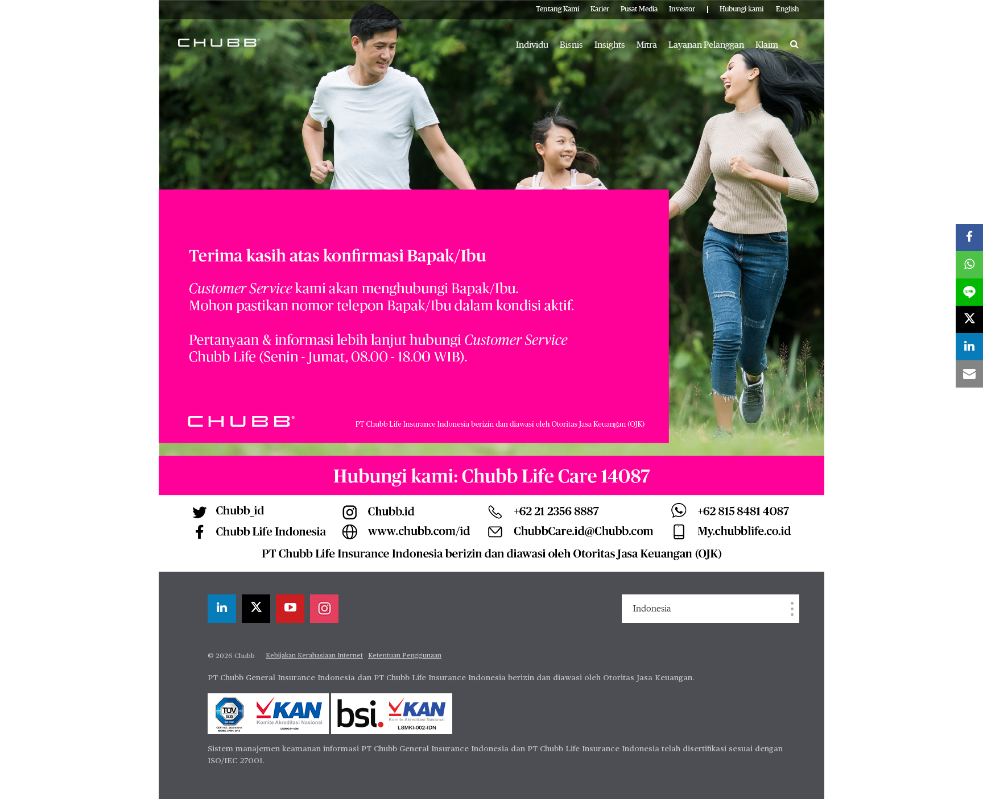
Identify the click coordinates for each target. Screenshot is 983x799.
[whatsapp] (969, 264)
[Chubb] (219, 42)
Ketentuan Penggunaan (404, 655)
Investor (682, 9)
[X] (256, 608)
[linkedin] (222, 608)
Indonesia (652, 608)
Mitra (647, 44)
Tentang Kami (557, 9)
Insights (609, 44)
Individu (532, 44)
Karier (599, 9)
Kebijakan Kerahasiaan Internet (314, 655)
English (787, 9)
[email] (969, 374)
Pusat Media (639, 9)
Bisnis (571, 44)
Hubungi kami (741, 9)
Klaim (766, 44)
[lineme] (969, 292)
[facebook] (969, 237)
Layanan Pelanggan (706, 44)
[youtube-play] (290, 608)
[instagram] (324, 608)
